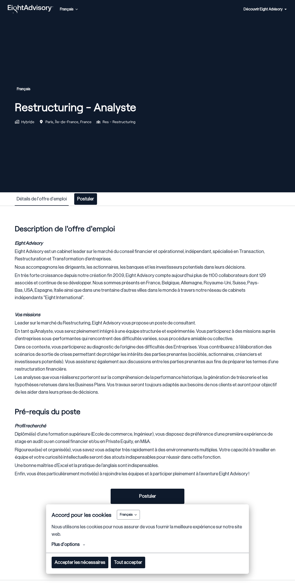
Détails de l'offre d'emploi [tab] (42, 199)
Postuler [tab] (85, 199)
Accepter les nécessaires (80, 562)
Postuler (147, 496)
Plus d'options (66, 544)
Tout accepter (128, 562)
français (23, 89)
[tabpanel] (147, 393)
